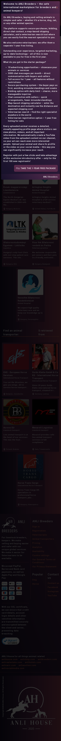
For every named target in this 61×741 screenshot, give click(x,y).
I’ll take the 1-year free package (36, 168)
